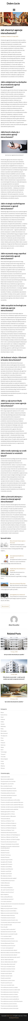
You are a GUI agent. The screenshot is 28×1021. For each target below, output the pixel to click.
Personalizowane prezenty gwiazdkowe (10, 999)
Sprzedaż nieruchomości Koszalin (8, 931)
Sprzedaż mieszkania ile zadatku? (14, 701)
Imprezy (2, 724)
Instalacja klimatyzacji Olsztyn (8, 880)
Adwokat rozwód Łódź (6, 871)
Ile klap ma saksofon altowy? (7, 892)
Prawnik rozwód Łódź (6, 978)
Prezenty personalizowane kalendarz (9, 1006)
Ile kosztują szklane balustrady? (8, 964)
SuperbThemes (15, 1017)
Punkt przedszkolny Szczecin (7, 938)
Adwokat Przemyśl (5, 852)
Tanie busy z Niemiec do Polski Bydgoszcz (10, 834)
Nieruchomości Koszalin (6, 797)
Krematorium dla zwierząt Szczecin (9, 832)
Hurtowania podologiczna (7, 887)
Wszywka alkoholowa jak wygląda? (9, 878)
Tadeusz (4, 36)
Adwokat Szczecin (5, 850)
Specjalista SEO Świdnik (6, 862)
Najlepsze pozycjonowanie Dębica (8, 910)
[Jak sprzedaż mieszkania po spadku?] (14, 642)
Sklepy (2, 747)
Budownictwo (4, 714)
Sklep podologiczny (5, 885)
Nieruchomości (5, 606)
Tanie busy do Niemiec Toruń (7, 821)
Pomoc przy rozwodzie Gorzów (8, 966)
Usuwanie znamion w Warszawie (8, 816)
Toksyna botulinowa (5, 818)
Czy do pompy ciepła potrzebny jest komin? (11, 922)
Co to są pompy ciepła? (6, 936)
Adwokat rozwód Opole (6, 873)
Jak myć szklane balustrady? (7, 959)
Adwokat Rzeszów (5, 857)
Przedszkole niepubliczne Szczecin (9, 790)
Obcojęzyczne (4, 735)
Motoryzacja (3, 731)
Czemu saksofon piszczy (6, 906)
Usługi (2, 763)
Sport (2, 749)
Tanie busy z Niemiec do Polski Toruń (9, 837)
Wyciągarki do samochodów (7, 783)
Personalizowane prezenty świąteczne (10, 992)
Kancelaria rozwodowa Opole (7, 971)
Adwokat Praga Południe (6, 859)
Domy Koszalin (4, 927)
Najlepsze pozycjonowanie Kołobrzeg (9, 913)
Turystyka (3, 756)
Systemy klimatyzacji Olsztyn (7, 943)
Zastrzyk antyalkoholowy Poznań (8, 788)
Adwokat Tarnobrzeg (6, 855)
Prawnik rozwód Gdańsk (6, 973)
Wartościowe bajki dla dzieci (7, 779)
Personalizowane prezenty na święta (9, 987)
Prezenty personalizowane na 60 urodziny (10, 800)
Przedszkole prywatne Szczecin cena (9, 920)
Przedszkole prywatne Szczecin (8, 917)
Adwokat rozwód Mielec (6, 866)
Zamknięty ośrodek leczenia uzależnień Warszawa (12, 807)
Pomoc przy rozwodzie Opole (7, 985)
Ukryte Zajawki (4, 759)
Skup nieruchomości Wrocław (17, 583)
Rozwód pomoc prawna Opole (8, 980)
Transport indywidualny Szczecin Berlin (10, 844)
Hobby (2, 721)
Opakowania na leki (5, 776)
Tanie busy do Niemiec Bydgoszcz (8, 823)
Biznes (2, 712)
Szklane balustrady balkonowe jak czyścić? (10, 957)
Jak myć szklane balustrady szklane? (9, 961)
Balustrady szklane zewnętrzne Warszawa (10, 952)
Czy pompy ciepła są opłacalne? (8, 929)
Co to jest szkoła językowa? (7, 948)
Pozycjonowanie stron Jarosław (8, 781)
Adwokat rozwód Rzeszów (7, 869)
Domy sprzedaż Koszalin (6, 924)
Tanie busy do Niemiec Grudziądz (8, 825)
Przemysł (3, 742)
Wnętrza (3, 766)
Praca (2, 738)
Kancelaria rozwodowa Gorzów (8, 968)
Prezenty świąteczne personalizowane (10, 996)
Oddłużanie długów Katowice (8, 915)
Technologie (4, 752)
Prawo (2, 740)
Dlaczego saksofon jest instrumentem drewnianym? (13, 903)
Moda (2, 728)
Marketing (3, 726)
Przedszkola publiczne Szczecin (8, 793)
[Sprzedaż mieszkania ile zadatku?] (14, 690)
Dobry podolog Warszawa (7, 896)
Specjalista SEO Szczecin (6, 864)
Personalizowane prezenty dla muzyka (9, 1008)
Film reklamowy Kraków (6, 876)
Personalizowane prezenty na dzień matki (10, 989)
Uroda (2, 761)
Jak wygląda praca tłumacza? (17, 594)
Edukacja (3, 719)
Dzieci (2, 717)
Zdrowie (3, 768)
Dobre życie (13, 3)
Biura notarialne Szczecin (6, 786)
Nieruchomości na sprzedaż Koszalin (9, 934)
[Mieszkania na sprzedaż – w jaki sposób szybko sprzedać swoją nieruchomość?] (14, 665)
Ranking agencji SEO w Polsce (8, 811)
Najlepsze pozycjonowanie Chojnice (9, 908)
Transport (3, 754)
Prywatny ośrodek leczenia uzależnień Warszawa (12, 802)
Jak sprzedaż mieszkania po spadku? (14, 654)
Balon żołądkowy (5, 894)
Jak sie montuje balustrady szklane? (9, 950)
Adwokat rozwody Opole (6, 975)
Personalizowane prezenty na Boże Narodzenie (11, 1001)
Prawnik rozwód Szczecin (6, 982)
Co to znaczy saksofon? (6, 901)
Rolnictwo (3, 745)
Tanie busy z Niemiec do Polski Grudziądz (10, 839)
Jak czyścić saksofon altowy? (7, 889)
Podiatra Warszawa (5, 882)
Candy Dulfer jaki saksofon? (7, 899)
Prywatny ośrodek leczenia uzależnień (9, 809)
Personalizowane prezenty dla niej (9, 1003)
